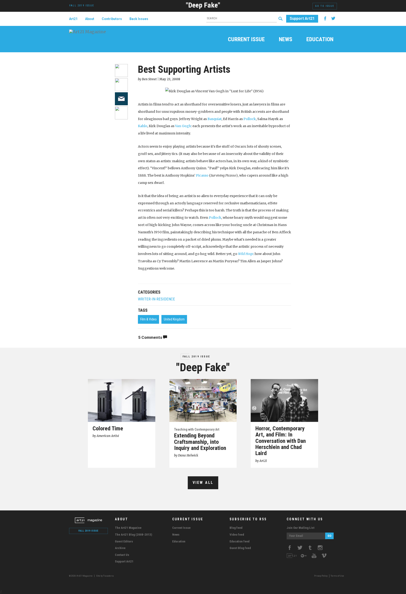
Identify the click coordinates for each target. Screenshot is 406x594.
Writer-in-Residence (156, 299)
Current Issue (246, 40)
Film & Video (148, 319)
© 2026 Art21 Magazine (81, 576)
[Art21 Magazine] (94, 34)
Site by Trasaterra (105, 576)
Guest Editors (124, 541)
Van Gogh (183, 126)
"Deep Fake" (203, 5)
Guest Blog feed (240, 548)
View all (203, 482)
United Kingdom (174, 319)
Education (319, 40)
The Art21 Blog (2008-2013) (133, 534)
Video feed (237, 534)
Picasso (202, 175)
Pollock (249, 119)
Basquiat (214, 119)
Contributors (112, 19)
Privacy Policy (321, 576)
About (89, 19)
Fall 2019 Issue (196, 356)
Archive (120, 548)
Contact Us (122, 555)
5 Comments (150, 337)
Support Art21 (302, 18)
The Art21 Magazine (128, 527)
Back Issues (138, 19)
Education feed (240, 541)
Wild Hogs (245, 254)
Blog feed (236, 527)
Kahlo (142, 126)
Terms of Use (337, 576)
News (285, 40)
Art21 (73, 19)
